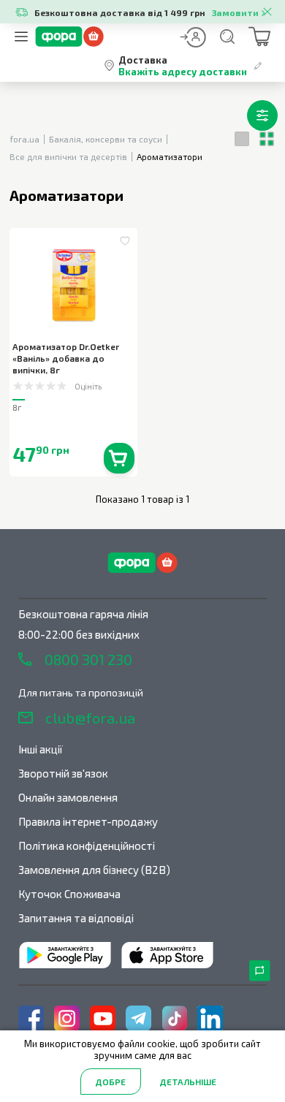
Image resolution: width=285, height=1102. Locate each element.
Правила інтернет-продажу (88, 821)
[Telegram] (138, 1018)
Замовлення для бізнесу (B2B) (94, 869)
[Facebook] (31, 1018)
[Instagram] (67, 1018)
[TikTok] (174, 1018)
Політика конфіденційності (86, 845)
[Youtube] (102, 1018)
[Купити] (119, 458)
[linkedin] (210, 1018)
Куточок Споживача (69, 893)
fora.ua (24, 139)
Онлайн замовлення (68, 797)
